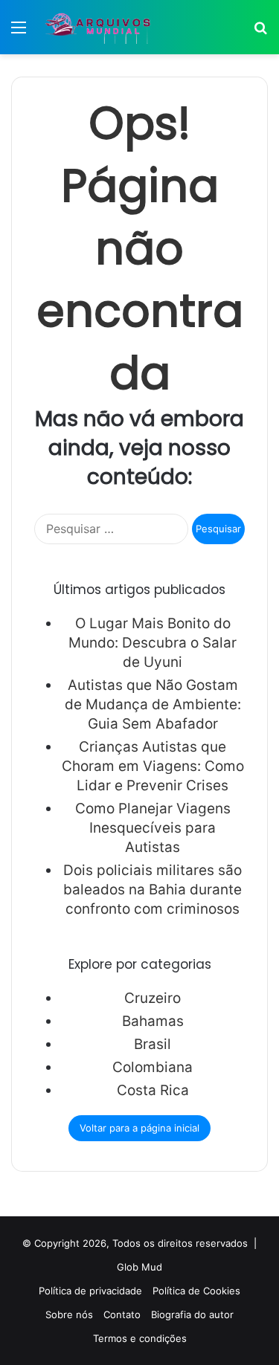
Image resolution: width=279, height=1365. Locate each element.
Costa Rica (153, 1090)
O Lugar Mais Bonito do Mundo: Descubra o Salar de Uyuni (152, 643)
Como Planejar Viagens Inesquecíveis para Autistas (153, 828)
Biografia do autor (192, 1314)
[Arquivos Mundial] (96, 27)
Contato (122, 1314)
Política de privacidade (90, 1291)
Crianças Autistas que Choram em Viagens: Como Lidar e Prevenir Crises (153, 766)
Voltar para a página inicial (139, 1128)
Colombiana (152, 1067)
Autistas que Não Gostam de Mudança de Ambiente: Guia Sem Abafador (153, 704)
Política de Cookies (196, 1291)
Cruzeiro (152, 998)
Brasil (152, 1044)
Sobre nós (69, 1314)
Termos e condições (140, 1338)
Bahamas (153, 1021)
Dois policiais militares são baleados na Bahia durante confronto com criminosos (152, 889)
